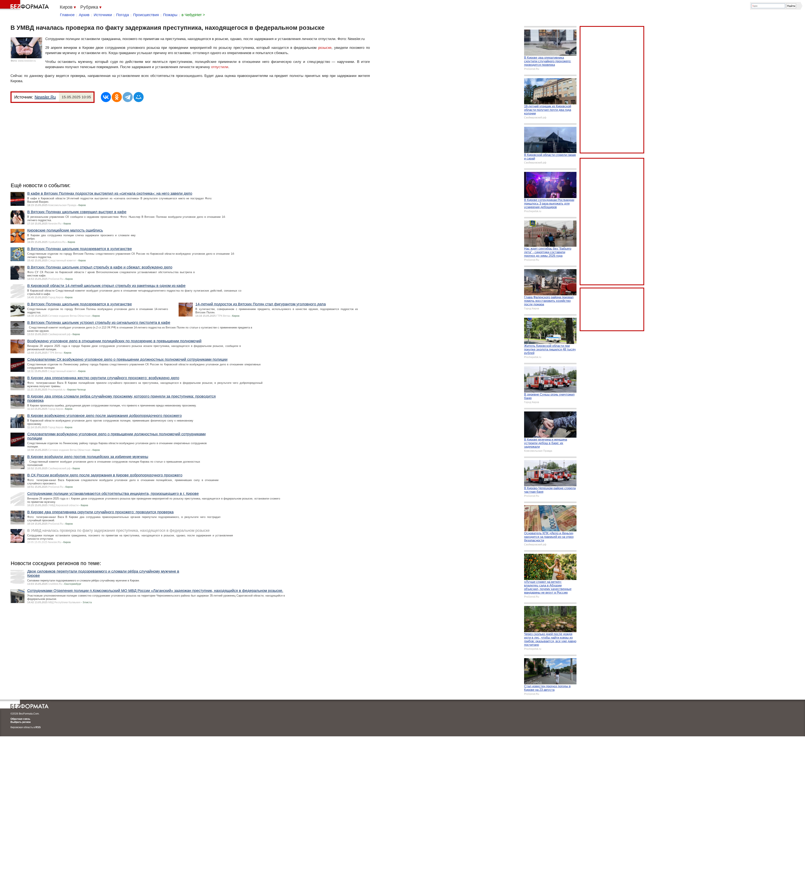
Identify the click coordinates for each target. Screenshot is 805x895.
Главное (67, 15)
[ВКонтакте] (106, 97)
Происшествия (146, 15)
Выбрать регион (20, 722)
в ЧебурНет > (193, 15)
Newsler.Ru (45, 97)
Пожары (170, 15)
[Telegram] (128, 97)
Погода (122, 15)
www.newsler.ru (27, 60)
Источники (103, 15)
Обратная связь (20, 718)
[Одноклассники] (117, 97)
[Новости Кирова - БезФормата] (25, 5)
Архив (84, 15)
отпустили (219, 67)
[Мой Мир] (139, 97)
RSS (38, 727)
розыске (324, 48)
